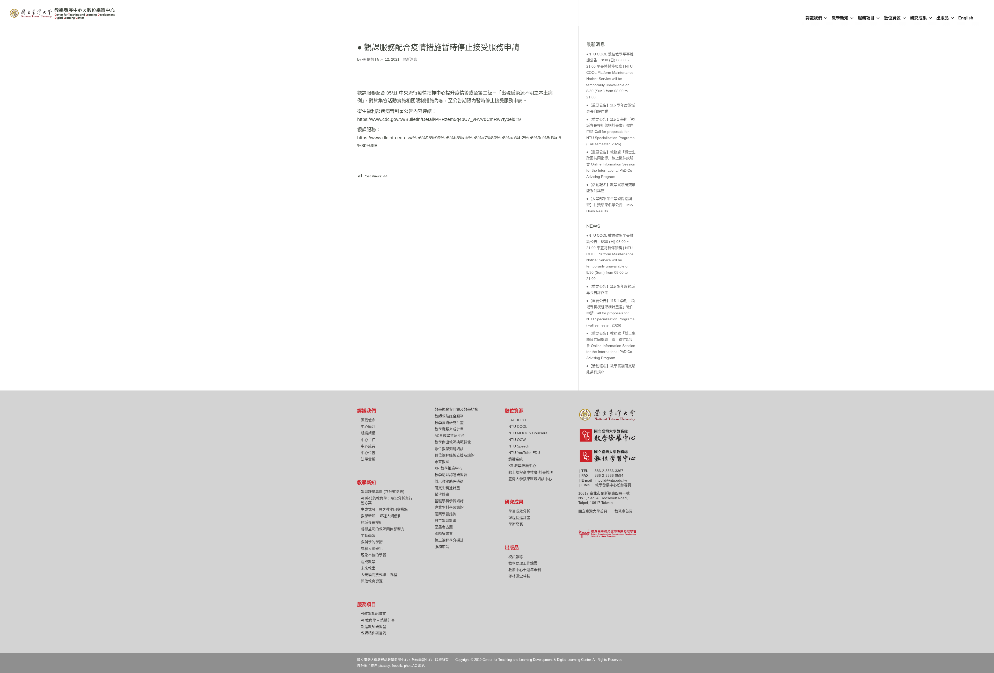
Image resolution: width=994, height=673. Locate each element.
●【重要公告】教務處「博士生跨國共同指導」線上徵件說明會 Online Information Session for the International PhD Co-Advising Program (610, 164)
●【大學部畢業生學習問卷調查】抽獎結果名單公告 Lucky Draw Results (609, 205)
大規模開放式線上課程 (379, 575)
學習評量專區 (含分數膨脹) (382, 491)
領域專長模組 (372, 522)
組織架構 (368, 433)
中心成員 (368, 446)
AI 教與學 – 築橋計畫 (378, 620)
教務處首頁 (624, 511)
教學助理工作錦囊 (522, 563)
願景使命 (368, 420)
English (965, 18)
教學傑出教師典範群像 (453, 442)
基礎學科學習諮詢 (449, 501)
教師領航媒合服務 (449, 416)
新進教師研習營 (373, 627)
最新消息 (410, 59)
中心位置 (368, 453)
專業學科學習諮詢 (449, 507)
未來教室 (368, 568)
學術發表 (515, 524)
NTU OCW (517, 440)
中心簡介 (368, 426)
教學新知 (840, 18)
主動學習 (368, 535)
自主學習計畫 (445, 520)
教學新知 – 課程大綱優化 (381, 516)
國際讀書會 (444, 533)
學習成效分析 (519, 511)
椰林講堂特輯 (519, 576)
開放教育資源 (372, 581)
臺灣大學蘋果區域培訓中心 (530, 479)
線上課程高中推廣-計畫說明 (530, 472)
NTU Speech (518, 446)
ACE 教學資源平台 (450, 435)
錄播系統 (515, 459)
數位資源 (892, 18)
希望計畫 (442, 494)
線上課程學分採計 (449, 540)
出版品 (942, 18)
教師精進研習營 (373, 633)
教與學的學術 (372, 542)
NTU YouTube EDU (524, 453)
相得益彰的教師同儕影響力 (382, 529)
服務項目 (866, 18)
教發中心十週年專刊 (524, 570)
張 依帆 (368, 59)
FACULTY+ (517, 420)
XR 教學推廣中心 (448, 468)
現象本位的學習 (373, 555)
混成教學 (368, 562)
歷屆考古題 (444, 527)
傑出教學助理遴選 (449, 481)
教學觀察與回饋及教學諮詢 (456, 409)
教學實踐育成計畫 (449, 429)
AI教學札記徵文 (373, 613)
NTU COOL (517, 426)
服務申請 (442, 547)
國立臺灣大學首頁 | (596, 511)
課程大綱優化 (372, 548)
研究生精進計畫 (447, 488)
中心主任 (368, 440)
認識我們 (814, 18)
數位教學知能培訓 (449, 449)
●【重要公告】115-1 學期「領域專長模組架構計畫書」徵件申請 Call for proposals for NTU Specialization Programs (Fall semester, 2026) (610, 131)
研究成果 (918, 18)
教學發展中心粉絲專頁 (613, 485)
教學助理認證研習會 (451, 475)
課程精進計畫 (519, 518)
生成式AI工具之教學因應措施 (384, 509)
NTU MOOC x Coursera (527, 433)
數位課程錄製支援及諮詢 (454, 455)
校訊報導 (515, 557)
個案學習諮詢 (445, 514)
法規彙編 (368, 459)
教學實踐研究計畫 (449, 423)
